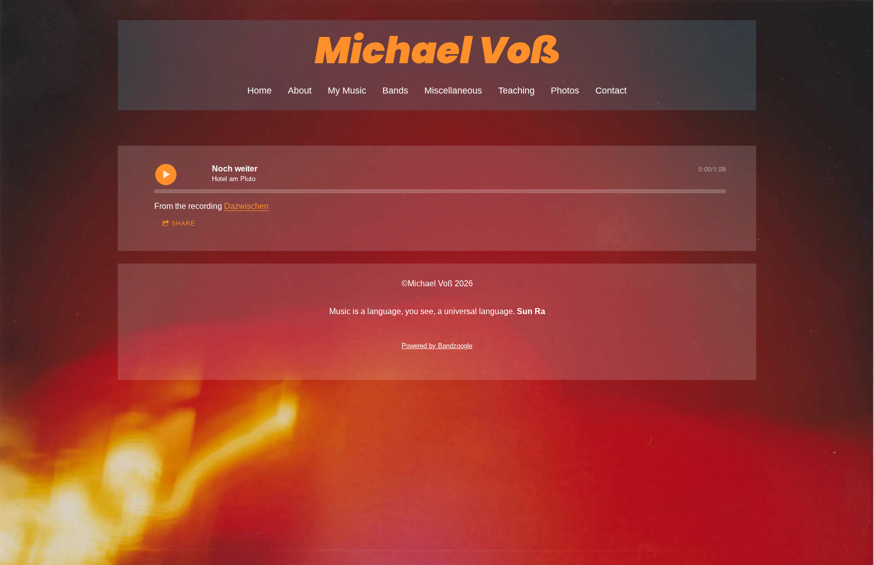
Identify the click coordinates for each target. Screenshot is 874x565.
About (300, 90)
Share (183, 223)
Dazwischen (246, 206)
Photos (565, 90)
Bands (395, 90)
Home (259, 90)
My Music (347, 90)
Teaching (516, 90)
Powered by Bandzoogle (437, 346)
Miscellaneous (453, 90)
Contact (611, 90)
